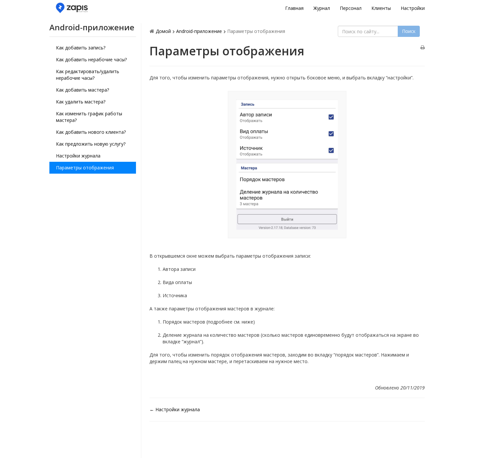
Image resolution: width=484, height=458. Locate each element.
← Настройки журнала (174, 409)
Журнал (321, 8)
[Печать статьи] (422, 47)
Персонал (351, 8)
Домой (163, 31)
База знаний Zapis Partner (95, 8)
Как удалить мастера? (80, 102)
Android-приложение (199, 31)
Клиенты (381, 8)
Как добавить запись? (80, 47)
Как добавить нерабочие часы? (91, 59)
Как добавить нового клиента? (91, 132)
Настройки (413, 8)
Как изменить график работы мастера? (89, 116)
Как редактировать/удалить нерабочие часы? (87, 74)
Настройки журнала (78, 156)
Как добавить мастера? (82, 90)
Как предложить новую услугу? (90, 144)
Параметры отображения (85, 167)
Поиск (409, 31)
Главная (294, 8)
